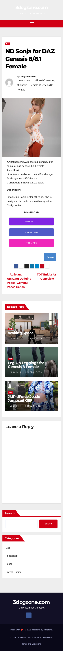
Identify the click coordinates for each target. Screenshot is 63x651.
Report (50, 257)
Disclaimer (48, 637)
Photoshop (12, 556)
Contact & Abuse (18, 637)
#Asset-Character (44, 80)
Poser (9, 564)
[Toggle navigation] (32, 23)
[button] (58, 23)
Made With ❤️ (17, 630)
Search (10, 513)
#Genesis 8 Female (27, 85)
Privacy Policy (34, 637)
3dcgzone (48, 630)
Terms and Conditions (31, 644)
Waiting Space (20, 333)
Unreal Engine (14, 572)
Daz (7, 44)
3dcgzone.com (31, 7)
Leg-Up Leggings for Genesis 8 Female (26, 365)
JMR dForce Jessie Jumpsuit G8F (24, 398)
